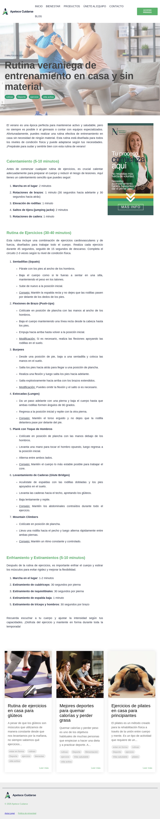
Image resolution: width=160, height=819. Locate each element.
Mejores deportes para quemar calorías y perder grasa (77, 713)
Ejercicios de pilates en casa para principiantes (130, 710)
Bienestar (53, 6)
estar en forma (16, 751)
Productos (72, 6)
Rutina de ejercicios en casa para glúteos (27, 710)
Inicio (38, 6)
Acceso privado (147, 11)
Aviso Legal (10, 813)
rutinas (9, 97)
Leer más (44, 768)
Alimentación (91, 752)
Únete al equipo (94, 6)
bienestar (39, 756)
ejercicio (34, 97)
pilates (135, 757)
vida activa (48, 97)
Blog (38, 16)
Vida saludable (81, 757)
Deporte (22, 97)
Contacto (116, 6)
